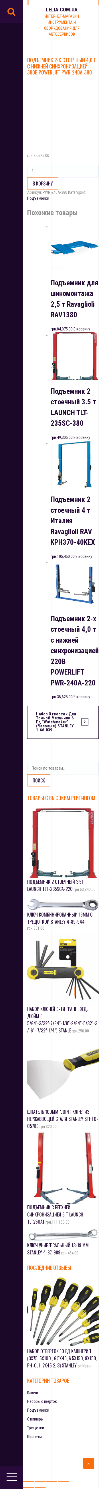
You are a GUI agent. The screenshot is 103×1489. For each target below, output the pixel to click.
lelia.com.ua (62, 10)
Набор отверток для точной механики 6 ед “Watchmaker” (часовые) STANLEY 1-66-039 (56, 722)
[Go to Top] (88, 1463)
